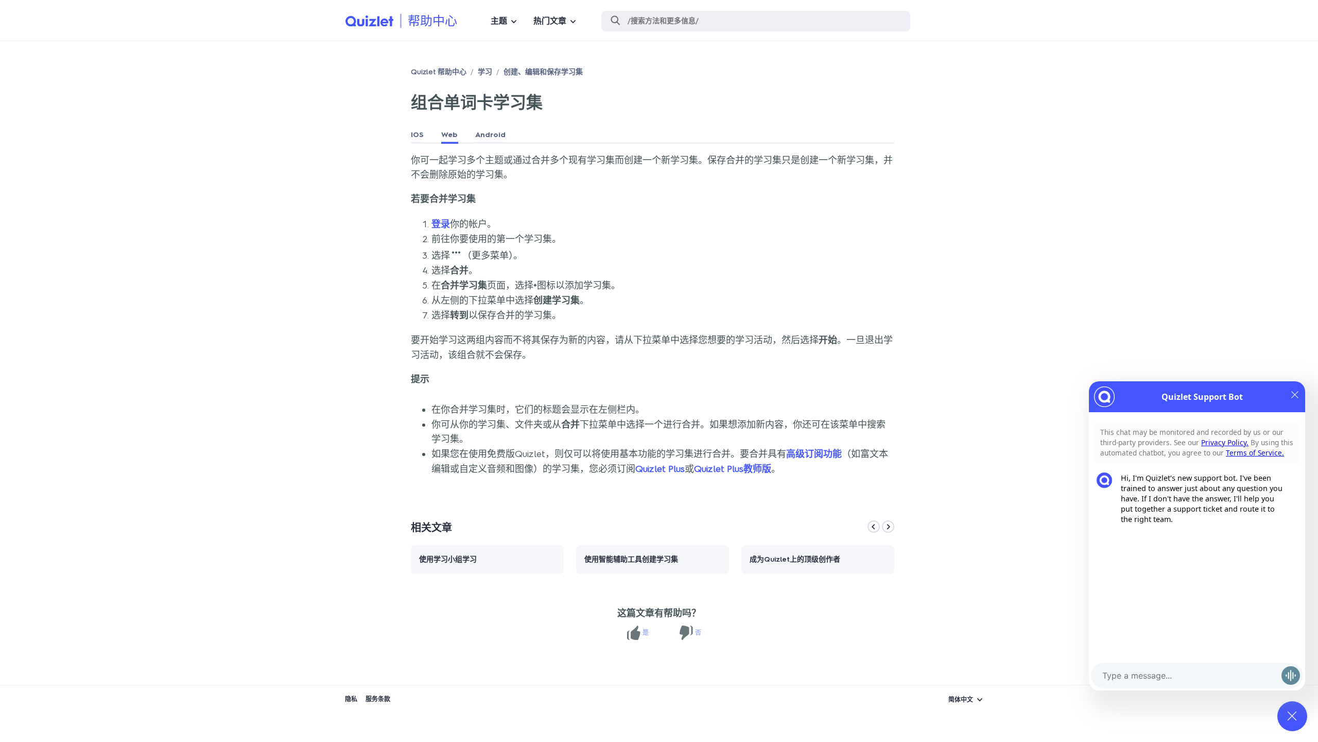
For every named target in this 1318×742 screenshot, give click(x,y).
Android (490, 134)
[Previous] (874, 526)
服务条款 (378, 699)
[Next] (888, 526)
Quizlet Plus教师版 (732, 469)
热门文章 (549, 21)
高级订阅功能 (814, 454)
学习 (485, 72)
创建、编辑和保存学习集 (543, 72)
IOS (417, 134)
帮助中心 (432, 20)
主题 (499, 21)
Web (449, 134)
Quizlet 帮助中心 (438, 72)
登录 (440, 224)
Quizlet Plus (660, 469)
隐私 (351, 699)
